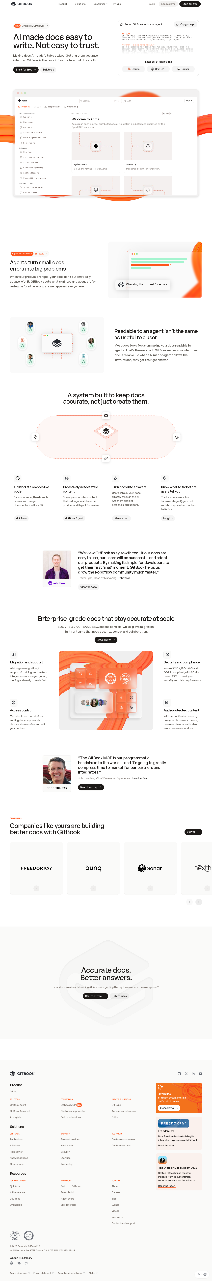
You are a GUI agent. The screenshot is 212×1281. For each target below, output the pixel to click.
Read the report (167, 1185)
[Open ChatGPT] (11, 1263)
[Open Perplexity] (26, 1263)
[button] (185, 24)
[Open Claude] (19, 1263)
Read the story (166, 1145)
